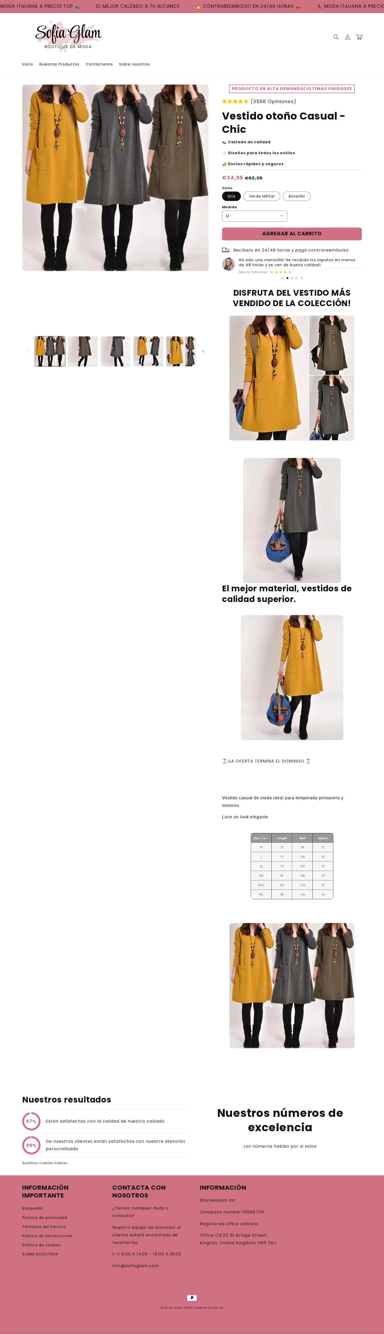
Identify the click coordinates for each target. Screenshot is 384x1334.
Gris (231, 196)
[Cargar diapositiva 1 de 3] (287, 278)
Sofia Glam (183, 1308)
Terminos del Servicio (44, 1226)
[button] (336, 37)
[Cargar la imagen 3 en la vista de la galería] (116, 351)
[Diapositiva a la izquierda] (28, 351)
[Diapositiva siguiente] (301, 278)
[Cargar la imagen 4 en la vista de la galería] (148, 351)
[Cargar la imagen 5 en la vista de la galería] (181, 351)
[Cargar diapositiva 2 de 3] (292, 278)
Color (227, 187)
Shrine (218, 1308)
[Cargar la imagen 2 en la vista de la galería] (83, 351)
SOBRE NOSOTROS (40, 1254)
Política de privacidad (44, 1217)
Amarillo (296, 196)
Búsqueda (32, 1208)
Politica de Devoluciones (47, 1235)
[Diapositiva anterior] (282, 278)
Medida (229, 206)
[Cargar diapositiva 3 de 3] (296, 278)
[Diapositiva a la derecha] (203, 351)
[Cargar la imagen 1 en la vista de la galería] (50, 351)
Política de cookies (41, 1245)
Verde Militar (262, 196)
